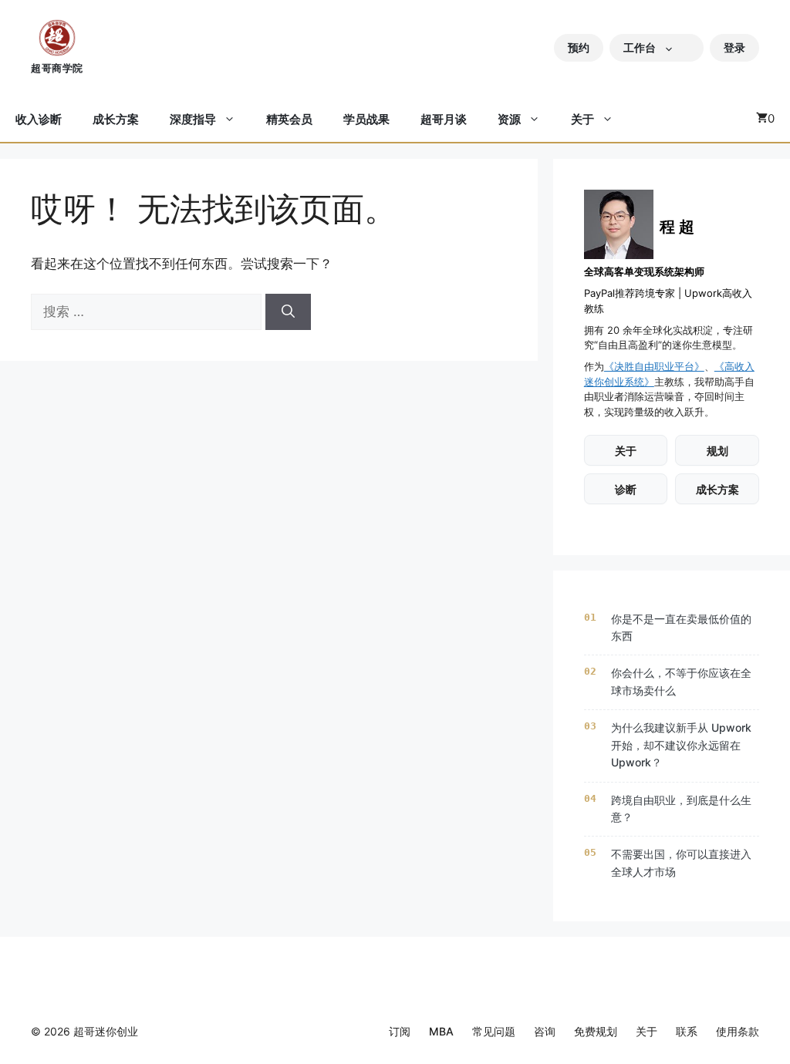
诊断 (625, 489)
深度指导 (193, 119)
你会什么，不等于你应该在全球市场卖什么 (681, 681)
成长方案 (116, 119)
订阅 (399, 1031)
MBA (441, 1031)
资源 (509, 119)
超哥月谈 (443, 119)
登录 (734, 47)
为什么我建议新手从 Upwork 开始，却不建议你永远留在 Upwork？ (681, 745)
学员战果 (366, 119)
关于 (582, 119)
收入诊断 (38, 119)
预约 (578, 47)
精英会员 (289, 119)
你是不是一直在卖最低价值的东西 (681, 627)
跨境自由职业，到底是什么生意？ (681, 808)
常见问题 (493, 1031)
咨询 (544, 1031)
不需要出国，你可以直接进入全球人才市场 (681, 862)
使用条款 (737, 1031)
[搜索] (288, 312)
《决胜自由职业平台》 (654, 366)
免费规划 (595, 1031)
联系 (686, 1031)
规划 (717, 450)
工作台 (639, 47)
